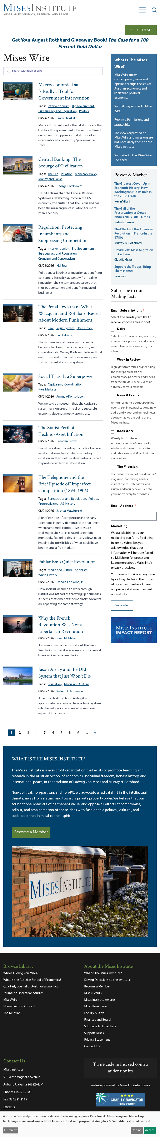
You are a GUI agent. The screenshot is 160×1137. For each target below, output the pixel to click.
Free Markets (47, 389)
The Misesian (127, 467)
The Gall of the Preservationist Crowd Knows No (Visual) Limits (132, 213)
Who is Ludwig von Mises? (20, 973)
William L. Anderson (69, 691)
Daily (121, 329)
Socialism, (81, 570)
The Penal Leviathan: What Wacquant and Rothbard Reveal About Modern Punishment (69, 313)
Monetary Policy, (86, 174)
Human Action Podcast (19, 1006)
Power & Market (130, 175)
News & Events (128, 395)
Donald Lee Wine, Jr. (69, 582)
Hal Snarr (62, 266)
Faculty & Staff (94, 1013)
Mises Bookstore (95, 1006)
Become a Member (31, 832)
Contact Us (92, 1046)
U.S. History (84, 328)
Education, (55, 684)
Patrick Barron (124, 222)
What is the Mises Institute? (103, 973)
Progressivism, (48, 504)
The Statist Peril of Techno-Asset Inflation (61, 431)
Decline (136, 1130)
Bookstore (125, 431)
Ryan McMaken (66, 638)
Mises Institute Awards (99, 1000)
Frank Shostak (66, 118)
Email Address (123, 506)
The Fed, (53, 174)
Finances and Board (97, 1020)
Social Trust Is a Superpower (66, 376)
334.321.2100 (22, 1092)
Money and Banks (50, 179)
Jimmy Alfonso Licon (70, 396)
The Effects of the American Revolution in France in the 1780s (133, 233)
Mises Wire (10, 1000)
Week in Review (129, 359)
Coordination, (73, 384)
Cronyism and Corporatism (56, 258)
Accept (149, 1130)
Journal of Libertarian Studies (23, 993)
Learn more (119, 563)
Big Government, (83, 106)
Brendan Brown (67, 441)
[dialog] (80, 1124)
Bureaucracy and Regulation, (57, 111)
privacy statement (129, 589)
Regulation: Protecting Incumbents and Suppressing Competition (63, 234)
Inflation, (67, 174)
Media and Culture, (60, 570)
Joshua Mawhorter (69, 511)
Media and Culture (76, 684)
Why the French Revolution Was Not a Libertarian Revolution (60, 625)
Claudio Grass (123, 260)
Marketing (119, 526)
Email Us (9, 1107)
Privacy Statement (97, 1039)
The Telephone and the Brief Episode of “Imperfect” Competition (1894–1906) (65, 484)
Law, (51, 328)
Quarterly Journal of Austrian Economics (30, 986)
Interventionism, (59, 106)
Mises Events (93, 993)
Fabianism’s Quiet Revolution (67, 562)
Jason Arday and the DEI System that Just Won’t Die (64, 673)
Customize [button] (10, 1130)
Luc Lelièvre (64, 335)
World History (47, 575)
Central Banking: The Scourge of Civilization (60, 163)
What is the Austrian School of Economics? (32, 980)
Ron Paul (120, 276)
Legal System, (65, 328)
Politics (84, 111)
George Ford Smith (69, 186)
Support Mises (141, 30)
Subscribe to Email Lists (100, 1026)
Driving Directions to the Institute (107, 980)
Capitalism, (55, 384)
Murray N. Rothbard (128, 243)
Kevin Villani (122, 201)
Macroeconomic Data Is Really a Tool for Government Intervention (64, 91)
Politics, (93, 499)
